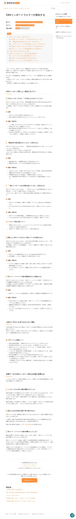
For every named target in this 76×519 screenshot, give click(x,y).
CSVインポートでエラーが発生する (63, 21)
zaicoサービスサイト (66, 2)
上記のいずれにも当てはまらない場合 (19, 51)
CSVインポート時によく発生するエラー (20, 37)
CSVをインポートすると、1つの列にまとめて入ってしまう (27, 39)
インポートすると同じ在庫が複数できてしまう (24, 56)
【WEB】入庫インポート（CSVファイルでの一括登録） (21, 498)
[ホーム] (12, 2)
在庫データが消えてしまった (63, 32)
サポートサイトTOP (10, 514)
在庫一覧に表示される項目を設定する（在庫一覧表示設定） (22, 492)
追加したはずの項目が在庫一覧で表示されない (24, 58)
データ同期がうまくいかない (63, 16)
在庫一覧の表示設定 (26, 424)
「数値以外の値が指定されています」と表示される (25, 41)
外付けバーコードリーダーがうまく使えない (63, 37)
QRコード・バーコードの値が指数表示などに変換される (27, 48)
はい (25, 465)
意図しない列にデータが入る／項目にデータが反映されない (28, 46)
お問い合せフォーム (29, 480)
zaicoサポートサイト (8, 8)
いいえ (33, 465)
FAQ (16, 8)
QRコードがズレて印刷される (63, 27)
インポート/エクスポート (13, 495)
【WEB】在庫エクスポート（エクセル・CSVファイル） (21, 501)
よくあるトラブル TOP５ (24, 8)
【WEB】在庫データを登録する (14, 489)
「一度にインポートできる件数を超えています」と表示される (28, 44)
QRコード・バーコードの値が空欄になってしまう (25, 60)
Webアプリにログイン (38, 514)
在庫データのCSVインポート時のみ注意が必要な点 (23, 53)
